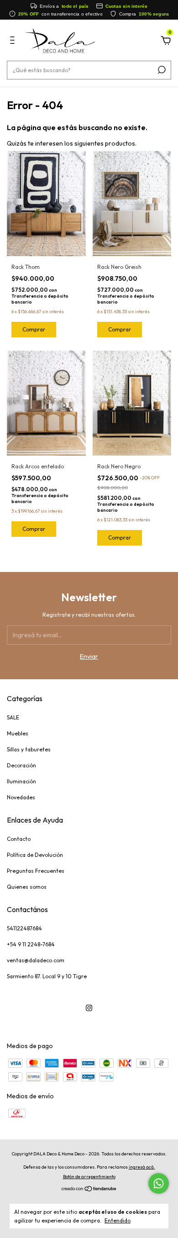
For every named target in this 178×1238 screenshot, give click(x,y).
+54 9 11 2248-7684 (31, 944)
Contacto (19, 838)
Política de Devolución (35, 854)
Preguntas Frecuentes (35, 870)
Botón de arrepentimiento (89, 1177)
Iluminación (21, 781)
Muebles (17, 733)
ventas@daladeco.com (35, 960)
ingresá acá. (142, 1167)
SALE (13, 717)
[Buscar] (161, 70)
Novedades (21, 797)
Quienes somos (27, 886)
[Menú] (14, 41)
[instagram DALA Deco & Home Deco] (89, 1008)
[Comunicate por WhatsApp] (158, 1183)
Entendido (118, 1220)
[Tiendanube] (89, 1190)
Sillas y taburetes (29, 749)
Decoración (21, 765)
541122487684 (24, 928)
